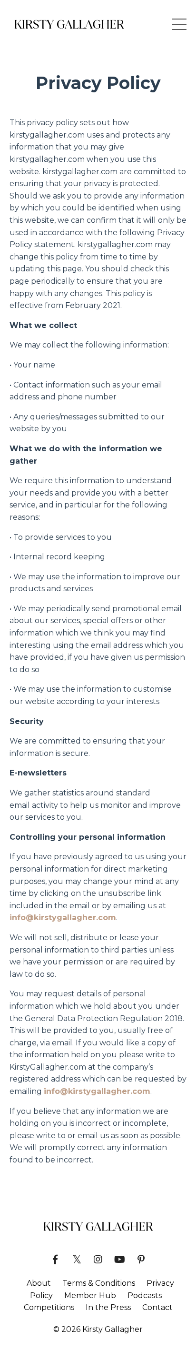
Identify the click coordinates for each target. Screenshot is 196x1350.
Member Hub (90, 1295)
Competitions (49, 1307)
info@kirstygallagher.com (63, 917)
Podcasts (144, 1295)
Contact (157, 1307)
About (39, 1283)
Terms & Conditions (98, 1283)
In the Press (108, 1307)
